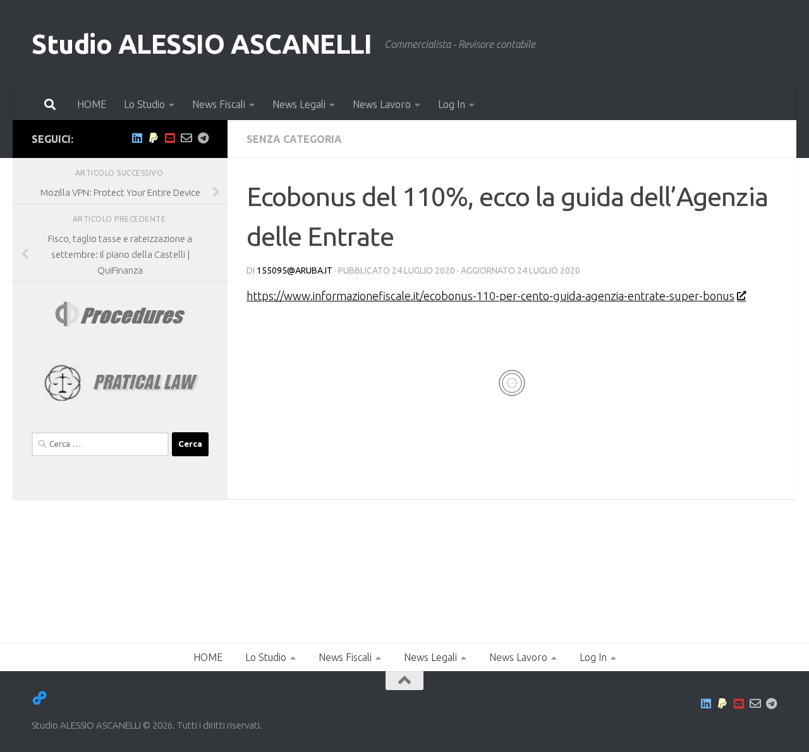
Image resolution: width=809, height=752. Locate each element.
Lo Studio (144, 104)
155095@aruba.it (294, 270)
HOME (91, 104)
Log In (451, 104)
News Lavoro (382, 104)
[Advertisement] (133, 584)
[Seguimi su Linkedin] (137, 137)
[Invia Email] (186, 137)
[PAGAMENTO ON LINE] (153, 137)
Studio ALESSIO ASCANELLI (202, 44)
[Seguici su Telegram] (203, 137)
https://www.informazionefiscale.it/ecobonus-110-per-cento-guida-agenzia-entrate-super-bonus (490, 295)
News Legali (298, 104)
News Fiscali (218, 104)
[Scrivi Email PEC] (170, 137)
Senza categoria (294, 139)
